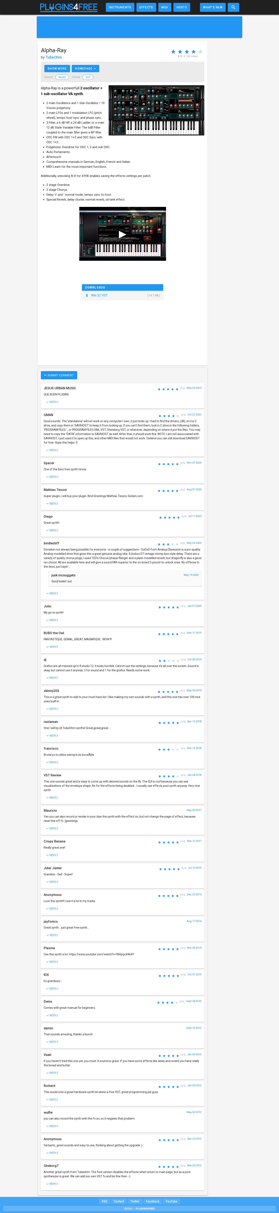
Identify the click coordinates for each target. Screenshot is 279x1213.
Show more (57, 68)
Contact (119, 1201)
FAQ (104, 1201)
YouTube (171, 1201)
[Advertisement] (139, 27)
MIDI (164, 7)
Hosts (181, 7)
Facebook (152, 1201)
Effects (146, 7)
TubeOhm (54, 57)
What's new (213, 7)
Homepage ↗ (85, 68)
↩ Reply (52, 402)
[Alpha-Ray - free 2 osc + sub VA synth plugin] (156, 110)
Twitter (135, 1201)
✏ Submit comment (59, 375)
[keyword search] (233, 7)
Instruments (120, 7)
